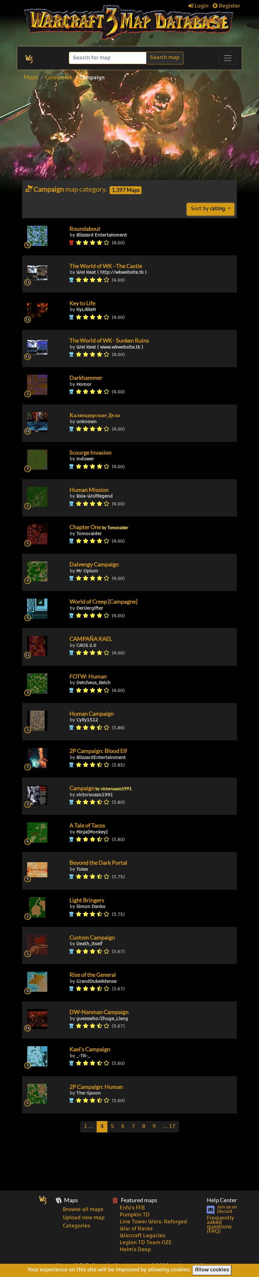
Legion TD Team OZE (146, 1243)
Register (229, 6)
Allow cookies (212, 1270)
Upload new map (84, 1218)
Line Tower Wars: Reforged (153, 1222)
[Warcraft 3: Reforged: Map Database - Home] (129, 22)
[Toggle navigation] (228, 58)
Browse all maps (83, 1210)
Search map (164, 58)
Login (200, 6)
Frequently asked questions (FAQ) (220, 1225)
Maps (31, 77)
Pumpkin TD (135, 1215)
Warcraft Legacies (142, 1236)
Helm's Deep (135, 1250)
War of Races (136, 1229)
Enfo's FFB (132, 1208)
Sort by (208, 209)
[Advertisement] (140, 132)
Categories (58, 78)
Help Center (222, 1200)
